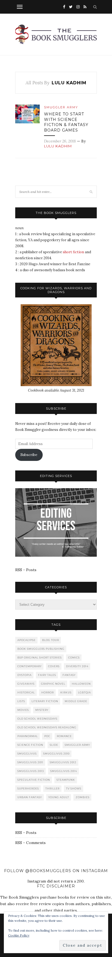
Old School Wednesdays (37, 718)
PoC (47, 736)
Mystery (41, 709)
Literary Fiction (45, 701)
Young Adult (58, 797)
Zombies (82, 797)
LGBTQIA (84, 692)
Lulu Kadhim (58, 146)
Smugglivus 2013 (30, 771)
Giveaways (26, 683)
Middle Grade (76, 701)
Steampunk (66, 779)
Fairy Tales (47, 674)
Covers (54, 666)
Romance (64, 736)
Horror (47, 692)
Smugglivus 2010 (56, 753)
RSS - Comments (30, 842)
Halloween (81, 683)
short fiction (73, 252)
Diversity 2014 (77, 666)
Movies (23, 709)
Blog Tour (50, 640)
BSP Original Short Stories (39, 657)
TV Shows (73, 788)
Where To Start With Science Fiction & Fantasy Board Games (66, 122)
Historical (26, 692)
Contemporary (29, 666)
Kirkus (65, 692)
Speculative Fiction (33, 779)
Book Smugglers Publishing (40, 648)
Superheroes (28, 788)
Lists (21, 701)
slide (54, 744)
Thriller (52, 788)
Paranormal (27, 736)
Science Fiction (30, 744)
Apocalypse (26, 640)
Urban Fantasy (29, 797)
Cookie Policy (18, 935)
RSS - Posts (25, 569)
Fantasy (69, 674)
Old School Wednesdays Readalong (46, 727)
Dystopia (24, 674)
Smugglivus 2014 (63, 771)
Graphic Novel (53, 683)
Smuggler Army (61, 107)
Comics (74, 657)
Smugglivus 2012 (63, 762)
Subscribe (28, 454)
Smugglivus (27, 753)
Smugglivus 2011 (30, 762)
